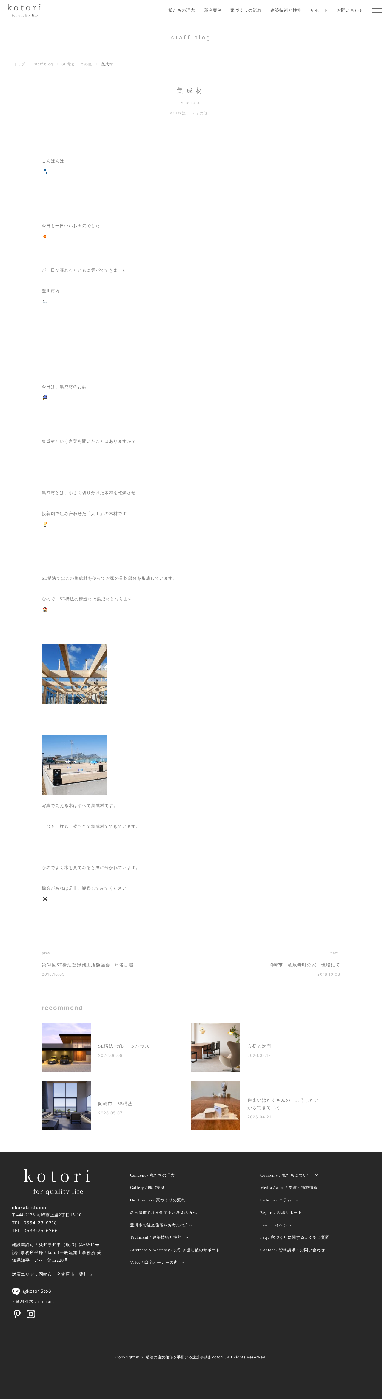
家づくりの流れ (246, 10)
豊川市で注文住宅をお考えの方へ (161, 1225)
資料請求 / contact (35, 1301)
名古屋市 (66, 1274)
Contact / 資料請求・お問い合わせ (292, 1250)
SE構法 (67, 64)
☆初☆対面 (259, 1046)
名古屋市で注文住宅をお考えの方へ (163, 1212)
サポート (319, 10)
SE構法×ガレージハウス (124, 1046)
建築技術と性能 (286, 10)
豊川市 (86, 1274)
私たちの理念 (181, 10)
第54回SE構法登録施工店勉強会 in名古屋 (87, 965)
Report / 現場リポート (281, 1212)
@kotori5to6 (37, 1291)
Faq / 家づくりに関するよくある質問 (294, 1237)
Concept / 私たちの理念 (152, 1175)
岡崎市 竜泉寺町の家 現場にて (304, 965)
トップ (19, 64)
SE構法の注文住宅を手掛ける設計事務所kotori (182, 1357)
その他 (86, 64)
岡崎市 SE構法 (115, 1103)
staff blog (43, 64)
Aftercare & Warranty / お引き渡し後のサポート (175, 1250)
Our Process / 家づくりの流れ (157, 1200)
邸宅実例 (213, 10)
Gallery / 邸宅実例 (147, 1187)
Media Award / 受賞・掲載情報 (289, 1187)
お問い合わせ (350, 10)
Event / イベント (276, 1225)
